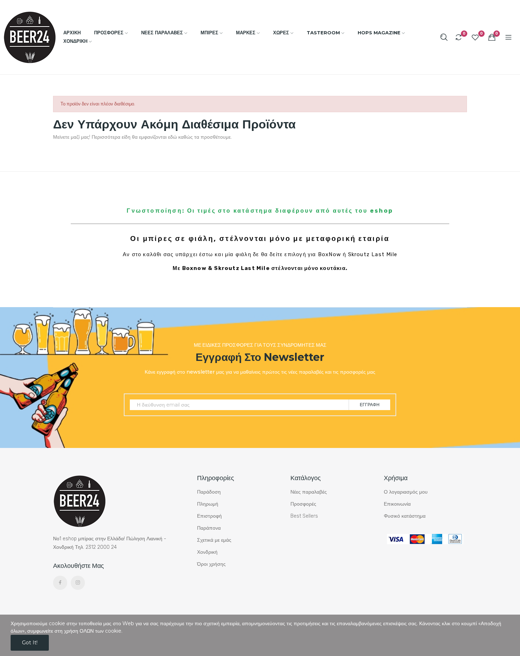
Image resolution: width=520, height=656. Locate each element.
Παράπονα (209, 528)
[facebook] (60, 583)
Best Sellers (304, 516)
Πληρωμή (207, 504)
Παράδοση (209, 492)
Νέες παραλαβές (308, 492)
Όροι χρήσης (211, 564)
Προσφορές (303, 504)
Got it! (29, 642)
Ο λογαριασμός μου (406, 492)
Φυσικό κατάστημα (405, 516)
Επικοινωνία (397, 504)
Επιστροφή (209, 516)
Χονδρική (207, 552)
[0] (458, 37)
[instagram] (78, 583)
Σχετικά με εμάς (214, 540)
